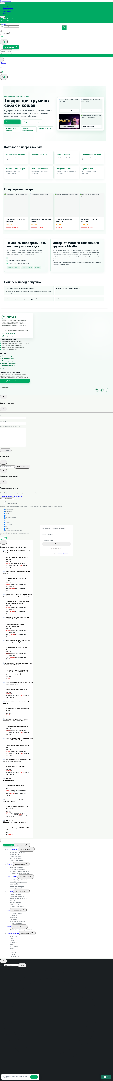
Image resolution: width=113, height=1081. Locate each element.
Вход (56, 544)
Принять (34, 1077)
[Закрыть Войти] (3, 471)
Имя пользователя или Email (54, 528)
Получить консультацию (15, 381)
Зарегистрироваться (63, 553)
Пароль (48, 534)
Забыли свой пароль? (56, 548)
